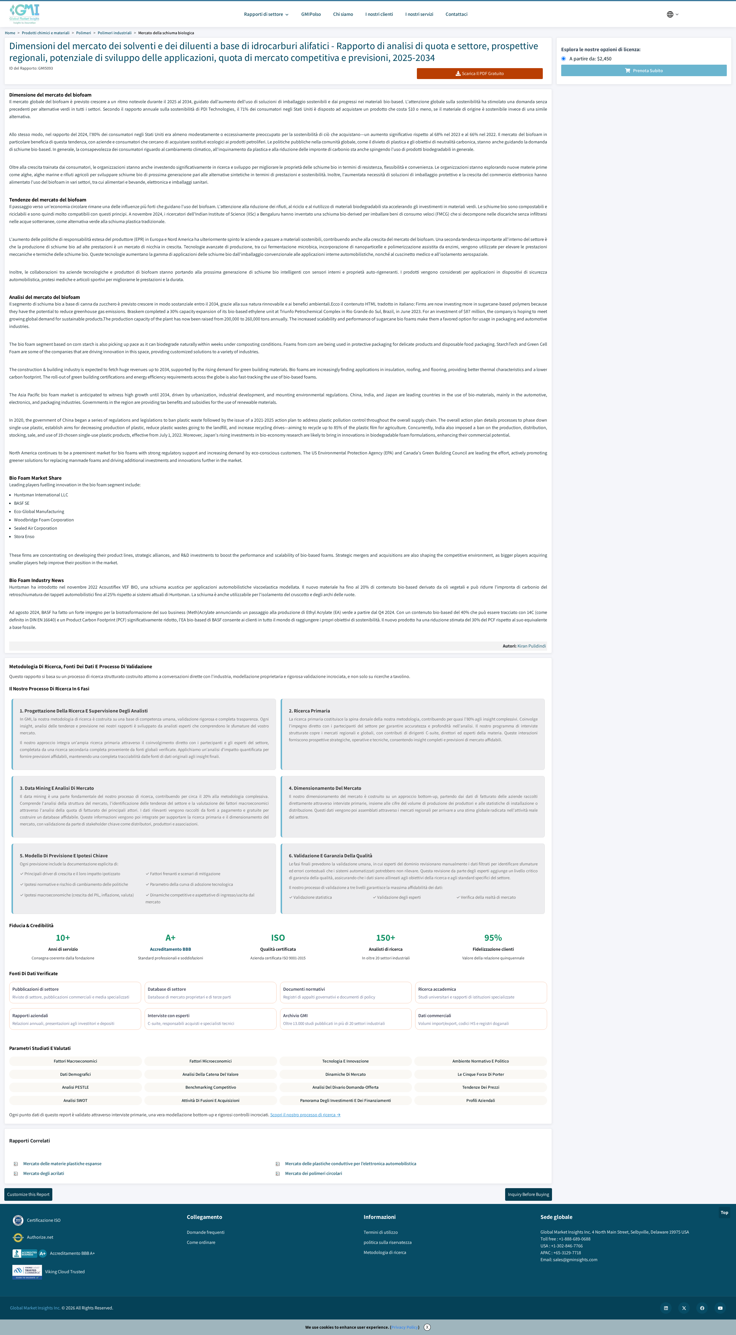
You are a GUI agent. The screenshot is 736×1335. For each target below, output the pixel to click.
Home (10, 32)
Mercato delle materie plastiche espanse (62, 1164)
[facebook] (702, 1308)
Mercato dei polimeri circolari (313, 1173)
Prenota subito (648, 71)
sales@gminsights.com (575, 1260)
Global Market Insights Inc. (35, 1308)
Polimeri (83, 32)
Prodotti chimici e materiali (46, 32)
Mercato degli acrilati (43, 1173)
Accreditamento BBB (170, 949)
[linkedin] (666, 1308)
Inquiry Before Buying (528, 1194)
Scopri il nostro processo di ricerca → (305, 1115)
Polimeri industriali (115, 32)
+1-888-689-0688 (575, 1239)
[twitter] (684, 1308)
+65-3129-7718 (567, 1253)
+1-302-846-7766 (567, 1246)
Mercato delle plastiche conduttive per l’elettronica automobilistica (350, 1164)
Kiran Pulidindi (532, 646)
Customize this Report (28, 1194)
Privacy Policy (404, 1327)
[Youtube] (720, 1308)
